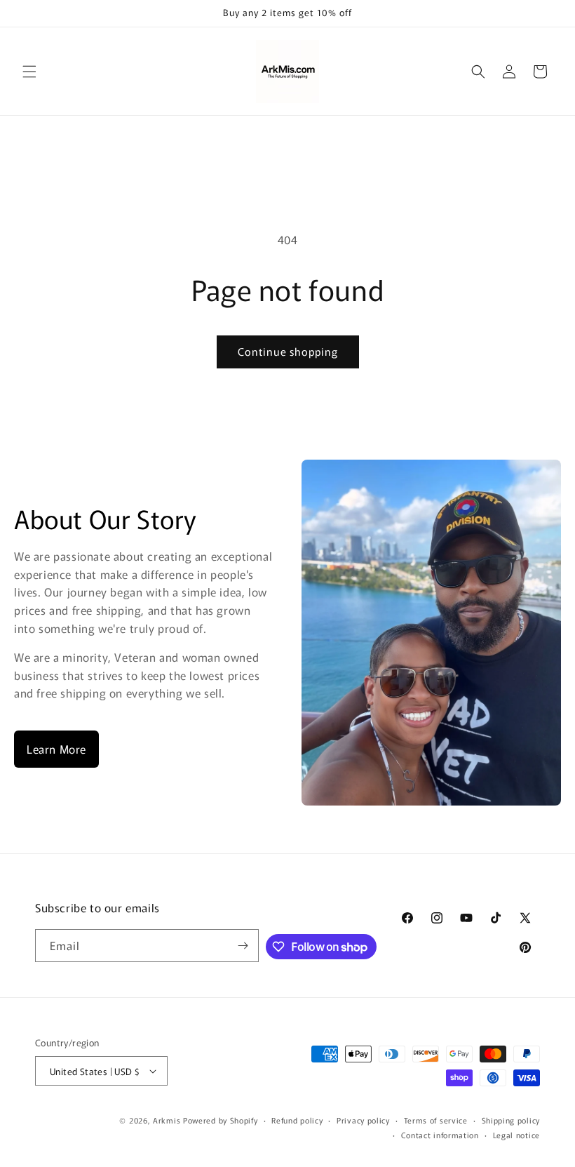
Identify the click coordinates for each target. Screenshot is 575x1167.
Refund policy (297, 1120)
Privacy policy (363, 1120)
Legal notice (516, 1134)
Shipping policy (511, 1120)
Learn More (56, 748)
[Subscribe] (242, 945)
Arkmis (166, 1120)
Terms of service (436, 1120)
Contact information (440, 1134)
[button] (29, 71)
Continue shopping (288, 351)
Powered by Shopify (220, 1120)
